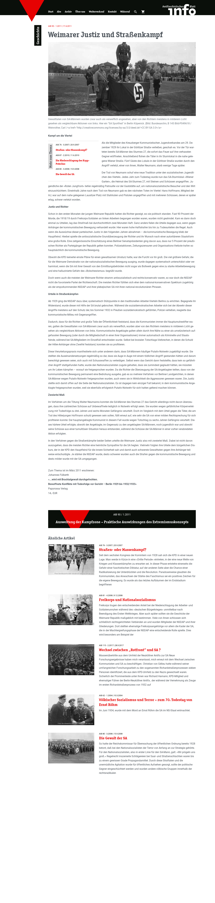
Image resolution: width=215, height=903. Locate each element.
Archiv (68, 11)
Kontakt (112, 11)
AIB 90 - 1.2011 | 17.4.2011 (60, 26)
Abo (59, 11)
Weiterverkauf (96, 11)
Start (50, 11)
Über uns (80, 11)
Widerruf (125, 11)
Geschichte (37, 35)
